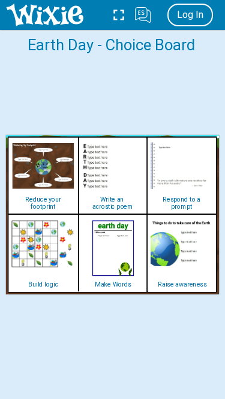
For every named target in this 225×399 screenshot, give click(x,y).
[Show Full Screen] (118, 15)
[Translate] (142, 15)
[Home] (44, 15)
